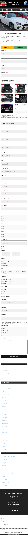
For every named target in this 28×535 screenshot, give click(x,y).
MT (4, 220)
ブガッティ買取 (4, 403)
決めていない (6, 293)
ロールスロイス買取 (5, 482)
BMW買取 (3, 468)
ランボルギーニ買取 (5, 385)
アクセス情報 (4, 370)
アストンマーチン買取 (6, 388)
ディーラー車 (6, 261)
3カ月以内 (5, 332)
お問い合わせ (4, 376)
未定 (4, 335)
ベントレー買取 (4, 479)
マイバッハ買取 (4, 426)
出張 (4, 291)
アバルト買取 (4, 411)
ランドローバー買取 (5, 394)
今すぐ (4, 328)
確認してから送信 (14, 356)
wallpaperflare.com (8, 532)
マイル (4, 248)
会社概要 (2, 518)
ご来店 (4, 289)
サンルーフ (5, 271)
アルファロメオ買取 (5, 406)
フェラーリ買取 (4, 485)
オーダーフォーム (4, 524)
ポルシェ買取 (4, 470)
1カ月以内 (5, 330)
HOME (3, 367)
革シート (12, 271)
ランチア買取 (4, 414)
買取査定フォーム (5, 378)
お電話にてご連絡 (7, 279)
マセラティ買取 (4, 459)
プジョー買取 (4, 437)
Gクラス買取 (4, 465)
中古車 (4, 263)
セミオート (5, 218)
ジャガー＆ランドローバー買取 (7, 473)
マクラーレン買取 (5, 391)
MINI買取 (3, 476)
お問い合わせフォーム (5, 529)
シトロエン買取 (4, 440)
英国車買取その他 (5, 423)
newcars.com (21, 532)
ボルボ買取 (4, 446)
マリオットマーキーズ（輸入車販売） (9, 456)
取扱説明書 (6, 273)
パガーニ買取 (4, 400)
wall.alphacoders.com (14, 532)
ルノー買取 (4, 443)
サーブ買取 (4, 449)
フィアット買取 (4, 409)
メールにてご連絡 (7, 281)
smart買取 (3, 429)
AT (3, 216)
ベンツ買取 (4, 462)
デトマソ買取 (4, 417)
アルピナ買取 (4, 432)
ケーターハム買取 (5, 420)
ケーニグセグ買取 (5, 397)
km (3, 246)
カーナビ (18, 271)
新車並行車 (5, 265)
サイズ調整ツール (17, 117)
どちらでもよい (6, 283)
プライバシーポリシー (6, 373)
